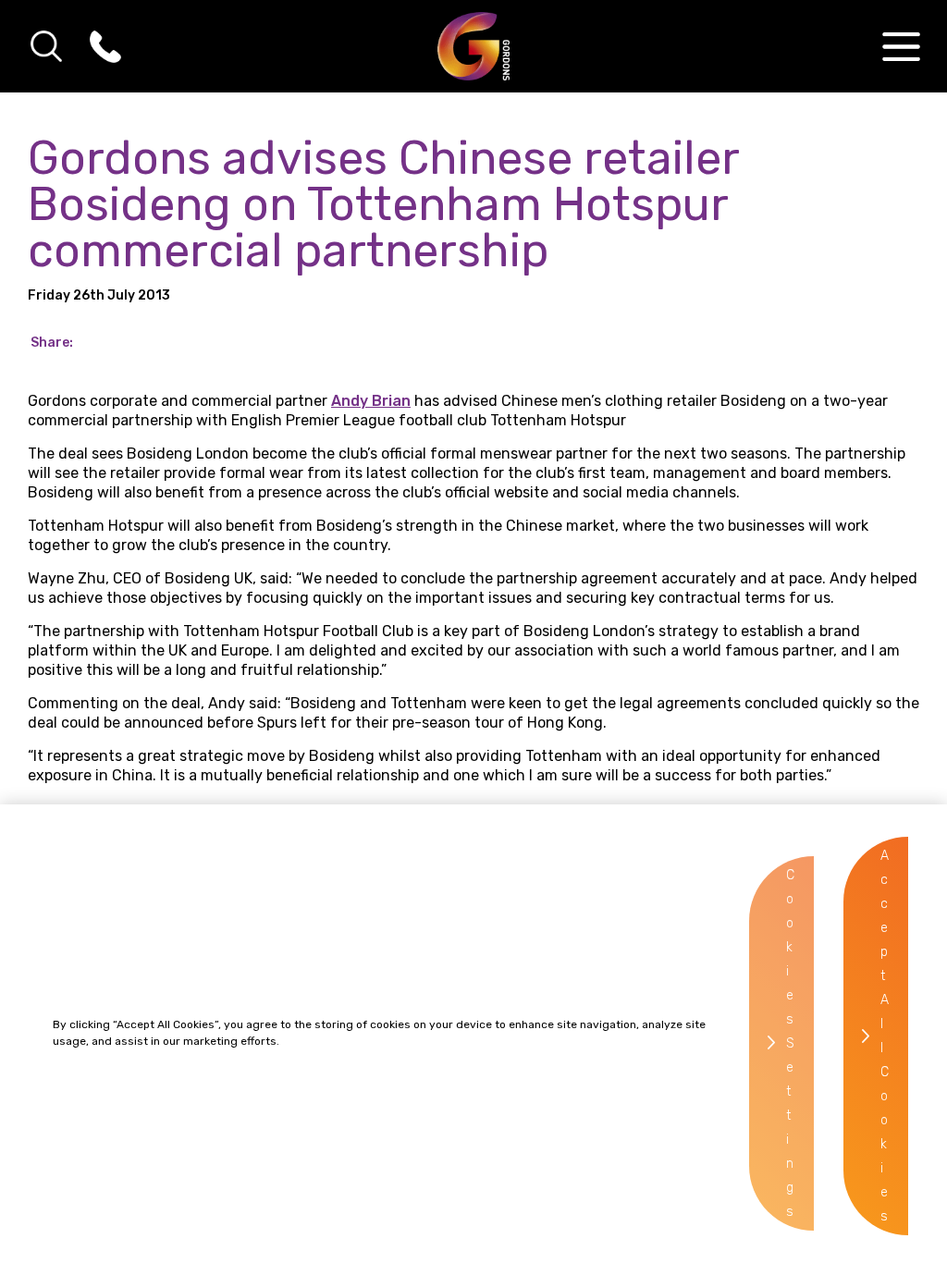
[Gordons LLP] (473, 46)
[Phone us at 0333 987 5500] (105, 46)
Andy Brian (371, 401)
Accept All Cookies (884, 1036)
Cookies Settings (790, 1043)
